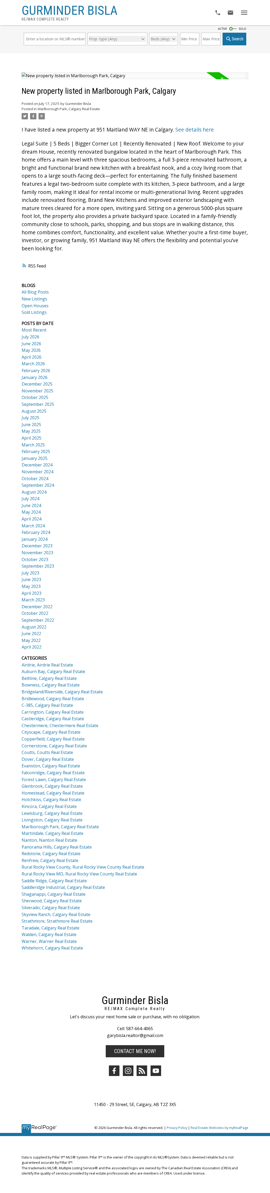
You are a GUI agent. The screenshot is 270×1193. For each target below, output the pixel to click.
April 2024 (31, 519)
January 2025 (34, 458)
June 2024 (31, 505)
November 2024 (37, 472)
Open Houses (35, 306)
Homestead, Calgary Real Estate (53, 793)
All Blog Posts (35, 292)
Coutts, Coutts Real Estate (47, 752)
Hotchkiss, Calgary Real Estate (51, 799)
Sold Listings (34, 312)
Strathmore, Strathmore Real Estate (57, 921)
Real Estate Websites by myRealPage (219, 1127)
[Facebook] (114, 1070)
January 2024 (34, 539)
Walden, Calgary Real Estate (49, 934)
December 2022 (37, 607)
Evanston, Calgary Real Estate (51, 766)
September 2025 (38, 404)
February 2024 (36, 532)
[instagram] (128, 1070)
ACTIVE (222, 29)
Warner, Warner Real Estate (49, 941)
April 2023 (31, 593)
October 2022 (35, 613)
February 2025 (36, 451)
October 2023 (35, 559)
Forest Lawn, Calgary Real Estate (54, 779)
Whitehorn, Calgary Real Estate (52, 948)
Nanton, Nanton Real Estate (49, 840)
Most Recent (34, 330)
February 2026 (36, 370)
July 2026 (30, 337)
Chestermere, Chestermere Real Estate (60, 725)
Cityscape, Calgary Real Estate (51, 732)
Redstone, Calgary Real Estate (51, 853)
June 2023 (31, 579)
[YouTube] (156, 1070)
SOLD (242, 29)
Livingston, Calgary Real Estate (52, 820)
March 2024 (33, 526)
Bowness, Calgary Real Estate (51, 685)
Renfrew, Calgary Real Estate (50, 860)
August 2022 (34, 627)
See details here (194, 129)
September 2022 (38, 620)
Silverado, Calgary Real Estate (51, 907)
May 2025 (31, 431)
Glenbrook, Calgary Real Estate (52, 786)
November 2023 (37, 553)
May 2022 (31, 640)
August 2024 (34, 492)
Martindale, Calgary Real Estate (52, 833)
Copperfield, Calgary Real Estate (53, 739)
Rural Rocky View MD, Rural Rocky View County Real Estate (79, 874)
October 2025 (35, 397)
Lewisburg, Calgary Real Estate (52, 813)
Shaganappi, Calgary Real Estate (53, 894)
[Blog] (142, 1070)
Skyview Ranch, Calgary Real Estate (56, 914)
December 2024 (37, 465)
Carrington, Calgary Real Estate (53, 712)
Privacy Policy (177, 1127)
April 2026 (31, 357)
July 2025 (30, 418)
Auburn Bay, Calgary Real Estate (53, 671)
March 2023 (33, 600)
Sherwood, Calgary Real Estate (52, 901)
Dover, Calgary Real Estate (48, 759)
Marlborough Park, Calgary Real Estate (69, 108)
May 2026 (31, 350)
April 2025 (31, 438)
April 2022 (31, 647)
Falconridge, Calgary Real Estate (53, 773)
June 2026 (31, 344)
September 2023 (38, 566)
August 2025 (34, 411)
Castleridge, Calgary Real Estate (53, 719)
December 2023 (37, 546)
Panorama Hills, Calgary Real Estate (57, 847)
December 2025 (37, 384)
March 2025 (33, 445)
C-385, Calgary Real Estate (47, 705)
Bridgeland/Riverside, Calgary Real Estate (62, 692)
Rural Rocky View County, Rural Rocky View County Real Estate (83, 867)
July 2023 (30, 573)
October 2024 (35, 478)
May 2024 (31, 512)
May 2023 (31, 586)
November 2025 (37, 391)
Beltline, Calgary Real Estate (49, 678)
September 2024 (38, 485)
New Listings (34, 299)
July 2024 (30, 498)
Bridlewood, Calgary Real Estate (53, 699)
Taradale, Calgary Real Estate (50, 928)
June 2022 (31, 633)
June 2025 (31, 424)
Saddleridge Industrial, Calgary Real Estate (63, 887)
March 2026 (33, 364)
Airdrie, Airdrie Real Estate (47, 665)
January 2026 (34, 377)
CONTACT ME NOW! (135, 1051)
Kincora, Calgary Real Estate (49, 806)
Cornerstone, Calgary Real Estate (54, 746)
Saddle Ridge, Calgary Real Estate (54, 881)
